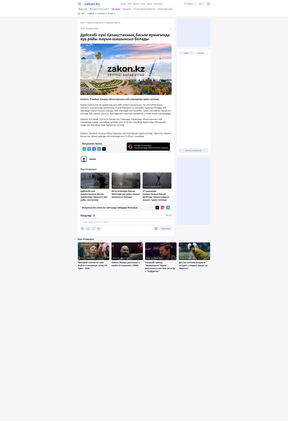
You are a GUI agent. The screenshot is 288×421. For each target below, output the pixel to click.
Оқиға (143, 4)
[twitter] (104, 149)
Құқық (149, 4)
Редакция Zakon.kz (113, 23)
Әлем (130, 4)
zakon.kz (105, 113)
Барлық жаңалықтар (95, 23)
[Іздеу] (208, 4)
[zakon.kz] (92, 3)
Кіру (170, 215)
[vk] (99, 149)
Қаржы (136, 4)
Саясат (123, 4)
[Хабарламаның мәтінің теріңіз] (126, 222)
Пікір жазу (165, 228)
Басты (82, 23)
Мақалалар (158, 4)
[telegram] (89, 149)
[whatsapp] (84, 149)
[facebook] (94, 149)
